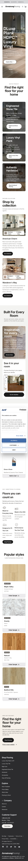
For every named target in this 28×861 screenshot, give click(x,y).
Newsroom (4, 809)
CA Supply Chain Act (7, 841)
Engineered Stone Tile (13, 126)
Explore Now (9, 62)
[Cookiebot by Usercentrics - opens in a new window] (19, 410)
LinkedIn (15, 847)
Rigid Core (4, 766)
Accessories (5, 775)
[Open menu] (2, 6)
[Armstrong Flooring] (12, 6)
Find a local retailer (8, 744)
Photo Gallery (5, 789)
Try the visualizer (14, 394)
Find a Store (7, 826)
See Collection (7, 253)
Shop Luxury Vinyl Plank (13, 156)
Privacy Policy (5, 838)
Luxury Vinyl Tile (6, 763)
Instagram (7, 847)
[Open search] (22, 6)
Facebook (3, 847)
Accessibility (13, 838)
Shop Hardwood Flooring (13, 185)
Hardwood (4, 772)
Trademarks (11, 836)
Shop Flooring (7, 542)
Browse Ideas (9, 354)
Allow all (14, 440)
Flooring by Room (6, 795)
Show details (19, 435)
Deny (14, 450)
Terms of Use (19, 836)
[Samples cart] (25, 6)
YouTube (19, 847)
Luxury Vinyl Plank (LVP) (8, 760)
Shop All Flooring (6, 778)
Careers (4, 806)
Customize (13, 445)
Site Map (4, 836)
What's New (5, 792)
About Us (4, 803)
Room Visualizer (6, 786)
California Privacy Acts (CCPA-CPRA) (10, 843)
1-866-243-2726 (6, 818)
